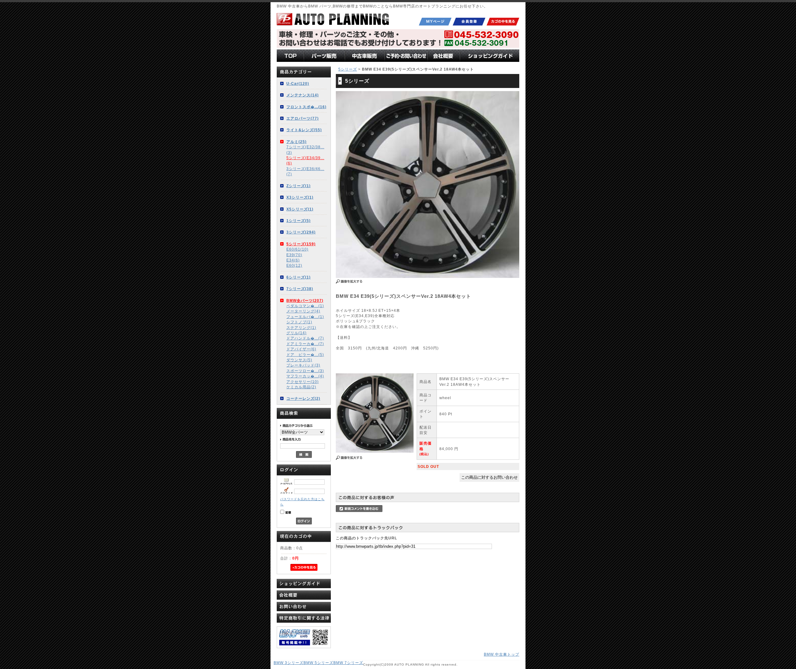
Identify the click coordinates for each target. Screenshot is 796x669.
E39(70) (294, 255)
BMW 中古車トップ (501, 654)
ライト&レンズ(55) (304, 130)
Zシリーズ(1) (298, 186)
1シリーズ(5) (298, 221)
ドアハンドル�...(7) (305, 338)
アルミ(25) (296, 142)
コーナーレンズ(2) (303, 398)
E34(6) (293, 260)
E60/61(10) (297, 249)
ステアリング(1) (301, 327)
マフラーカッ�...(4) (305, 376)
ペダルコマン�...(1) (305, 306)
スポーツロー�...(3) (305, 371)
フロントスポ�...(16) (306, 107)
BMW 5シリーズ (318, 663)
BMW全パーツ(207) (304, 300)
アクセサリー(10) (302, 382)
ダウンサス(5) (299, 360)
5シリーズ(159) (301, 244)
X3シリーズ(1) (299, 197)
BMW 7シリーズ (348, 663)
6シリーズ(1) (298, 277)
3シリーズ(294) (301, 232)
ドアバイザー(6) (301, 349)
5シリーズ (347, 69)
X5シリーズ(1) (299, 209)
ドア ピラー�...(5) (305, 355)
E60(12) (294, 265)
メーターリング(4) (303, 311)
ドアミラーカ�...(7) (305, 344)
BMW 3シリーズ (288, 663)
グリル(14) (296, 333)
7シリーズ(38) (299, 289)
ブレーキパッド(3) (303, 365)
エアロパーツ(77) (302, 118)
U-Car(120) (297, 83)
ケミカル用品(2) (301, 387)
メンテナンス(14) (302, 95)
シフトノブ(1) (299, 322)
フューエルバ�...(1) (305, 317)
